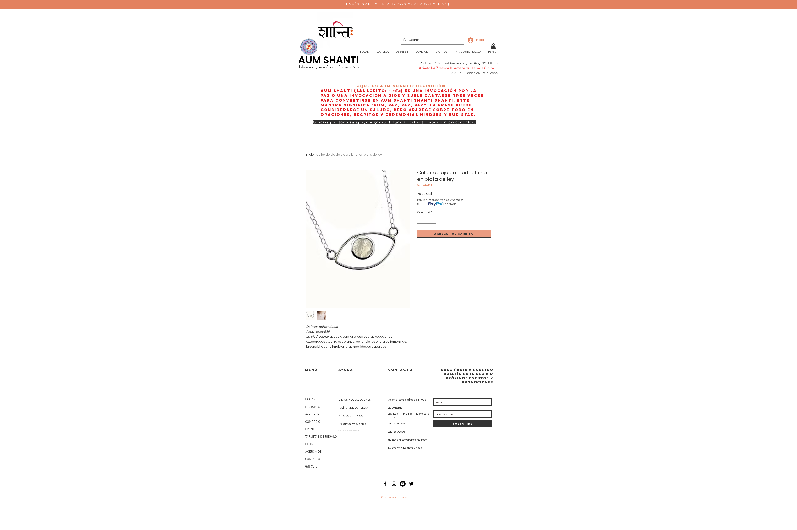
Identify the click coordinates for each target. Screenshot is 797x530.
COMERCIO (312, 422)
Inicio (310, 154)
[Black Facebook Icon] (385, 484)
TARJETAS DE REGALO (321, 437)
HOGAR (310, 399)
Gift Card (311, 467)
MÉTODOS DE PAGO (350, 415)
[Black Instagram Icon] (394, 484)
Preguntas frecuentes (352, 424)
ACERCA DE (313, 452)
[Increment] (433, 219)
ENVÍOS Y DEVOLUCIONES (354, 399)
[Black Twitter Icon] (411, 484)
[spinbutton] (426, 219)
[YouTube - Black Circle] (403, 484)
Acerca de (312, 414)
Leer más (449, 204)
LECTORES (312, 407)
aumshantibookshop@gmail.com (407, 439)
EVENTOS (312, 429)
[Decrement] (420, 219)
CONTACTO (312, 459)
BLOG (309, 444)
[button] (493, 46)
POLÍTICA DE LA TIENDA (353, 407)
